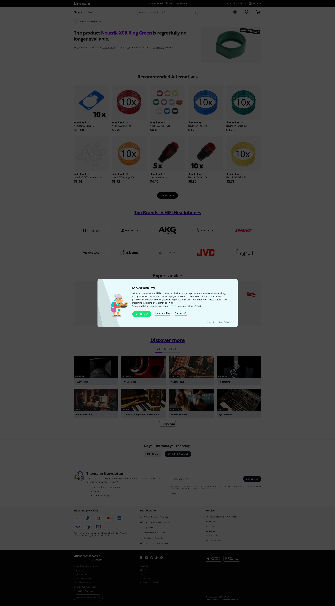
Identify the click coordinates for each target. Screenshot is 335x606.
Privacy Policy (223, 322)
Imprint (210, 322)
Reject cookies (163, 313)
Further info (181, 313)
